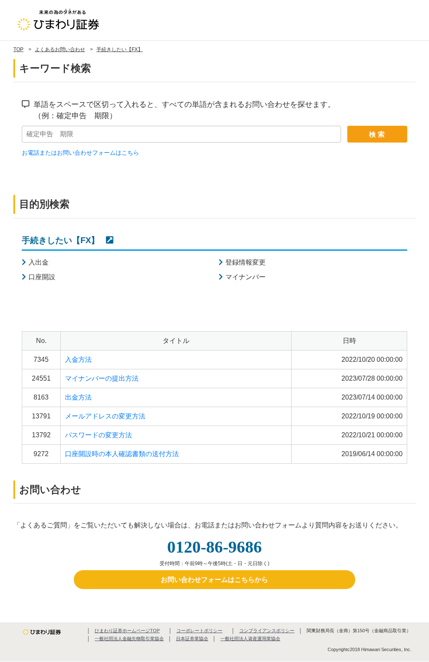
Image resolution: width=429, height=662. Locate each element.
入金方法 (78, 359)
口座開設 (41, 276)
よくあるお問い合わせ (60, 49)
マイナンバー (245, 276)
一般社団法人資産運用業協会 (250, 638)
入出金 (38, 262)
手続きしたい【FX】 (119, 49)
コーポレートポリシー (199, 630)
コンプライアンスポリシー (267, 630)
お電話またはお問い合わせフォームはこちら (80, 152)
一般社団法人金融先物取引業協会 (129, 638)
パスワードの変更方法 (98, 435)
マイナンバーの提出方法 (102, 378)
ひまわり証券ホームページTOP (127, 630)
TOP (18, 49)
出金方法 (78, 397)
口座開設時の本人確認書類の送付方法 (122, 453)
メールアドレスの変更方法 (105, 416)
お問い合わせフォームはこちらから (214, 579)
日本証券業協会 (192, 638)
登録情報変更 (245, 262)
